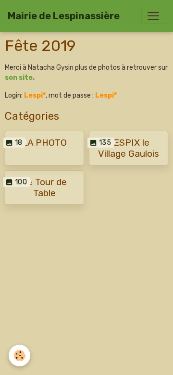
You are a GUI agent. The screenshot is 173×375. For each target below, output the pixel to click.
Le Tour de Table (44, 187)
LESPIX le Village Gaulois (128, 148)
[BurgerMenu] (153, 16)
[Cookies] (19, 355)
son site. (20, 78)
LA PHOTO (44, 142)
